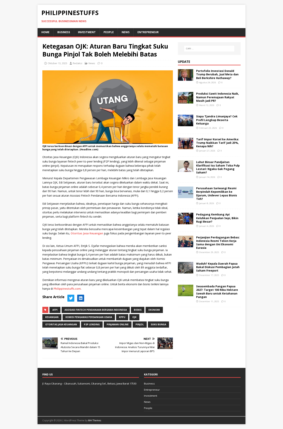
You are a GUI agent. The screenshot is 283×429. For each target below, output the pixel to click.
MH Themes (94, 420)
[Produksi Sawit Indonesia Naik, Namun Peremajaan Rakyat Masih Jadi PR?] (185, 101)
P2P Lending (92, 324)
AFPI (55, 309)
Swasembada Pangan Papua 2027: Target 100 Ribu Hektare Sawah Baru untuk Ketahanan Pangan (217, 291)
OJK (134, 317)
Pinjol (140, 324)
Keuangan (52, 317)
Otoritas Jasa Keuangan (87, 233)
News (126, 32)
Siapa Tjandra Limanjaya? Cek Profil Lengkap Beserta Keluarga (217, 119)
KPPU (122, 317)
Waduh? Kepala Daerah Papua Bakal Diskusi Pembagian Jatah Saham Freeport (217, 267)
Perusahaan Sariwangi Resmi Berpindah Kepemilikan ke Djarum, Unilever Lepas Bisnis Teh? (216, 193)
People (109, 32)
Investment (87, 32)
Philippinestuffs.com (67, 288)
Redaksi (77, 63)
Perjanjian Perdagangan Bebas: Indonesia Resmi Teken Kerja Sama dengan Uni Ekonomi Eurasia (218, 243)
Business (63, 32)
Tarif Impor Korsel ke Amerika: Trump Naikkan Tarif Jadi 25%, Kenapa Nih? (217, 142)
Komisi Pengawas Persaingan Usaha (88, 317)
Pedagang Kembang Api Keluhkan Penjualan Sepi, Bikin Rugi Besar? (217, 218)
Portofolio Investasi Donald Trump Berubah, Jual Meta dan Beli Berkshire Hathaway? (217, 74)
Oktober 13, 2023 (57, 63)
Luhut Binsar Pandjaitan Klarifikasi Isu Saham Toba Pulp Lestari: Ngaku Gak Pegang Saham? (218, 167)
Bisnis (138, 309)
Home (45, 32)
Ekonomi (154, 309)
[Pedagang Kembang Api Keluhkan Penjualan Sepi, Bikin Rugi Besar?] (185, 222)
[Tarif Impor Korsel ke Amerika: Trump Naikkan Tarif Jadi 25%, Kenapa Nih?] (185, 147)
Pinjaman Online (118, 324)
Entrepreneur (148, 32)
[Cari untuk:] (209, 48)
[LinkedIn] (80, 298)
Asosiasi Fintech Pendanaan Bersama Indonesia (95, 309)
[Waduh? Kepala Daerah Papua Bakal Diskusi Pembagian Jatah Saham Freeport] (185, 271)
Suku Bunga (158, 324)
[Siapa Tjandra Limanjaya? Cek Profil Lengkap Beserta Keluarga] (185, 124)
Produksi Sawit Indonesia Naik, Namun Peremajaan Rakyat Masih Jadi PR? (217, 97)
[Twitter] (70, 298)
